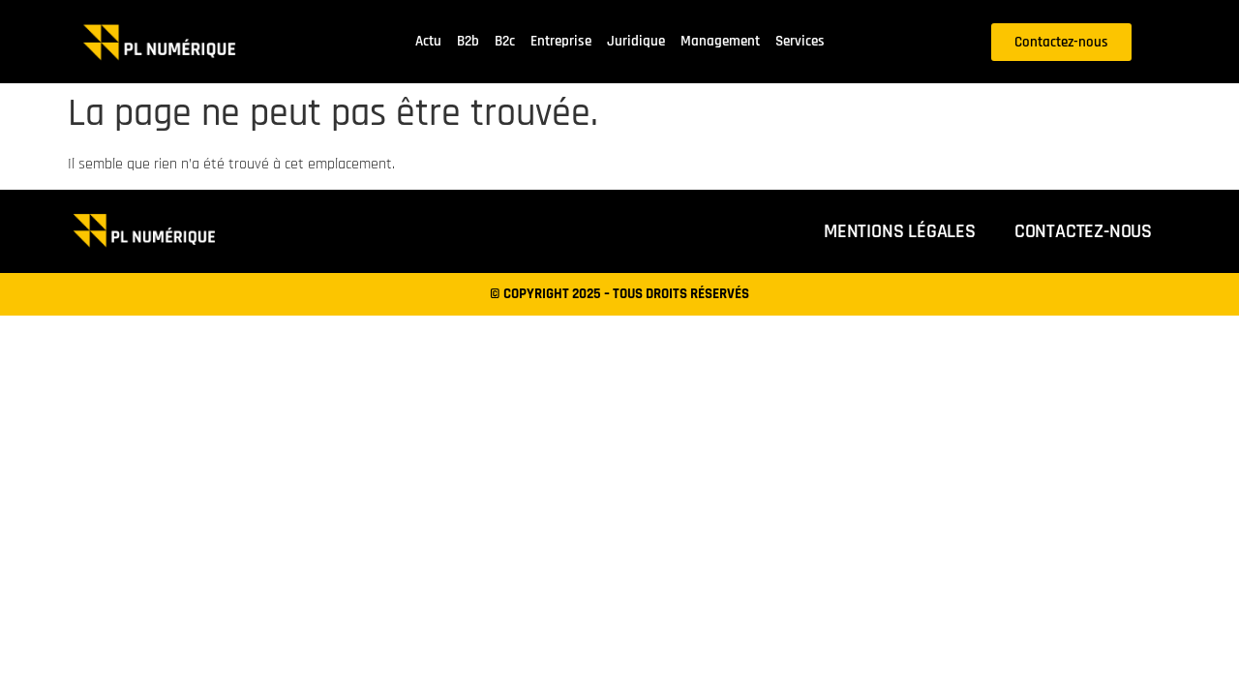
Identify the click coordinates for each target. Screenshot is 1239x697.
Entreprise (560, 41)
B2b (468, 41)
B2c (505, 41)
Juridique (636, 41)
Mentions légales (900, 231)
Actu (428, 41)
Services (800, 41)
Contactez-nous (1083, 231)
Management (720, 41)
